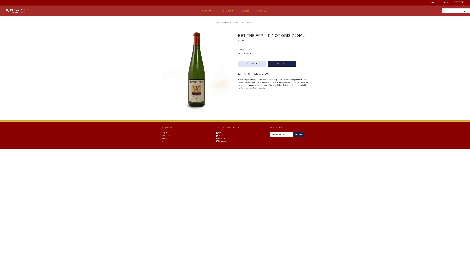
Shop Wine (207, 11)
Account (434, 3)
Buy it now (282, 64)
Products (225, 23)
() (446, 3)
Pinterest (221, 138)
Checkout (459, 3)
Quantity (241, 50)
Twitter (220, 135)
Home (218, 23)
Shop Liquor (226, 11)
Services (245, 11)
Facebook (221, 133)
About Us (261, 11)
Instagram (222, 141)
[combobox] (456, 10)
